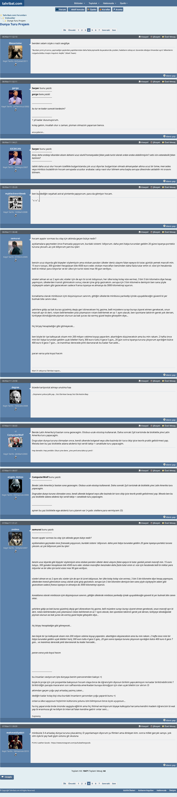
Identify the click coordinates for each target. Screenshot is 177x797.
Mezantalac (15, 43)
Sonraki (106, 30)
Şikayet (156, 36)
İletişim (172, 790)
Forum (62, 9)
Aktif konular (78, 9)
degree (15, 387)
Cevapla (8, 777)
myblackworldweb (15, 193)
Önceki (72, 30)
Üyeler (93, 9)
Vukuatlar (10, 17)
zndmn (15, 529)
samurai (15, 238)
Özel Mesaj (170, 36)
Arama (119, 9)
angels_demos (15, 476)
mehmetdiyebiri (15, 732)
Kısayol (144, 36)
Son (114, 30)
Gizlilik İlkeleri (129, 790)
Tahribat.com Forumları (15, 15)
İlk (64, 30)
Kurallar (106, 9)
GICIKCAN (15, 148)
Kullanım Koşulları (146, 790)
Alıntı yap (170, 75)
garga (15, 88)
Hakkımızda (161, 790)
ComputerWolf (15, 434)
